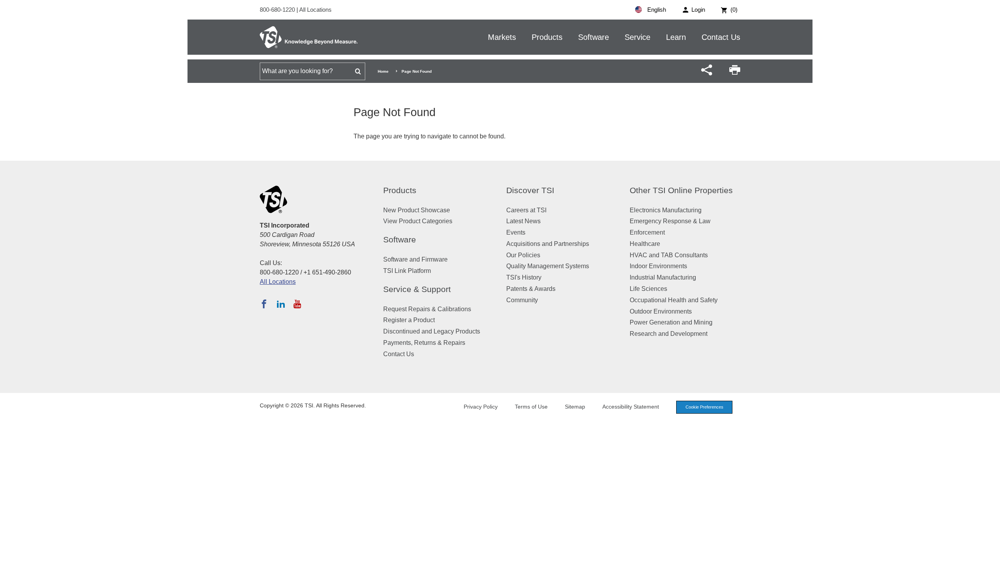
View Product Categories (417, 221)
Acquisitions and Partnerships (547, 243)
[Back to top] (990, 553)
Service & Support (417, 289)
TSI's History (523, 277)
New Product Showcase (416, 210)
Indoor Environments (658, 266)
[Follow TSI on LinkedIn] (281, 303)
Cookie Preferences (704, 407)
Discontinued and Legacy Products (431, 331)
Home (383, 71)
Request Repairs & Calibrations (427, 309)
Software (593, 37)
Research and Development (668, 333)
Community (522, 300)
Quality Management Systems (547, 266)
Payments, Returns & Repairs (424, 342)
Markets (502, 37)
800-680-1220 (278, 9)
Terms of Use (531, 406)
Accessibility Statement (630, 406)
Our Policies (523, 255)
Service (637, 37)
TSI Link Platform (407, 270)
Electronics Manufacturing (666, 210)
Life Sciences (648, 288)
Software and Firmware (415, 259)
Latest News (523, 221)
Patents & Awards (530, 288)
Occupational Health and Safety (674, 300)
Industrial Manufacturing (663, 277)
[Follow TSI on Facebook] (264, 303)
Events (515, 232)
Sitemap (575, 406)
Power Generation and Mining (671, 322)
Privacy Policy (481, 406)
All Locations (315, 9)
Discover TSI (530, 190)
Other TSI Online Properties (681, 190)
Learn (676, 37)
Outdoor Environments (661, 311)
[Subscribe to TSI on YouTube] (297, 303)
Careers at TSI (526, 210)
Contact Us (721, 37)
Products (547, 37)
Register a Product (409, 320)
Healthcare (645, 243)
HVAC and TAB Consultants (669, 255)
